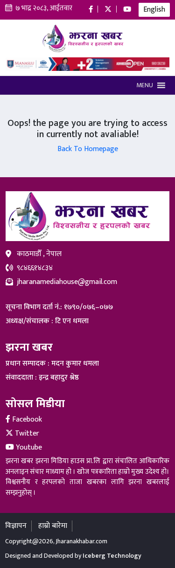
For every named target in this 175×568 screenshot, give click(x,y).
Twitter (26, 433)
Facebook (26, 419)
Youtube (28, 447)
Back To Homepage (87, 149)
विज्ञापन (16, 526)
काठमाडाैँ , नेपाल (39, 254)
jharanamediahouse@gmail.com (67, 282)
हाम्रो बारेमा (52, 526)
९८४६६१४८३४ (35, 268)
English (154, 9)
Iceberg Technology (112, 555)
